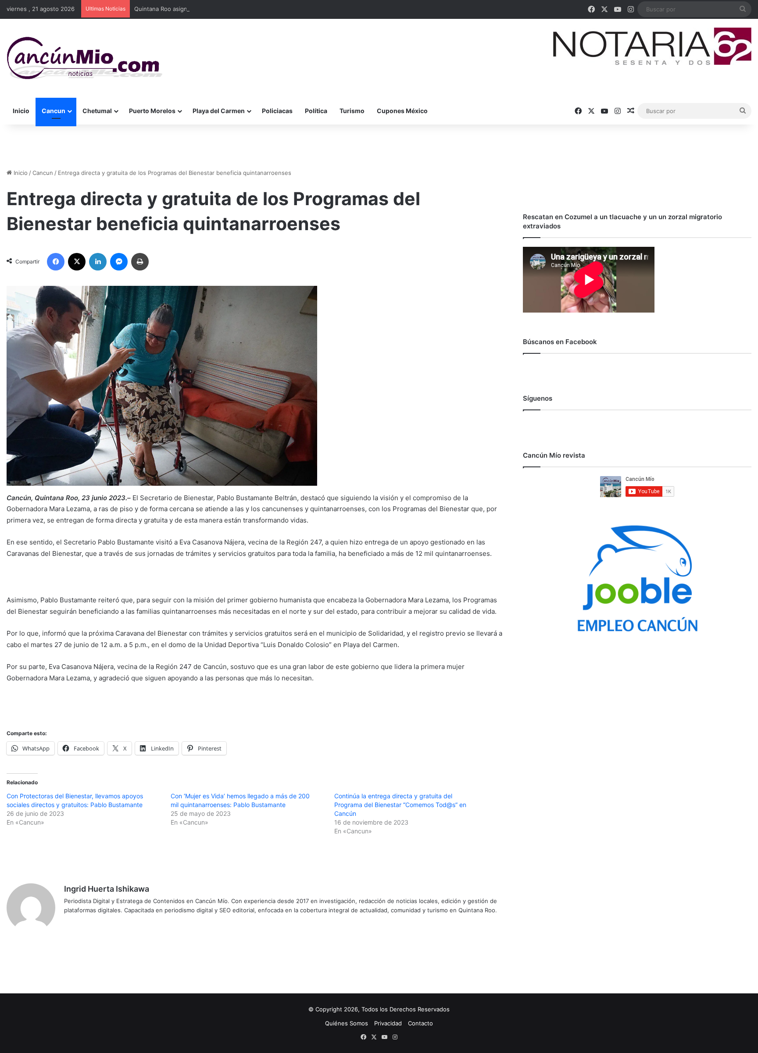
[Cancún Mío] (84, 58)
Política (316, 110)
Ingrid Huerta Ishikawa (106, 888)
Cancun (53, 110)
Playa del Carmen (219, 110)
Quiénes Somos (346, 1023)
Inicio (21, 110)
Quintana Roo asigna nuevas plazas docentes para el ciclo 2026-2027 (229, 8)
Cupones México (402, 110)
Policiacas (277, 110)
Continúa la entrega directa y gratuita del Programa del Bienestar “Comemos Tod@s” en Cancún (400, 804)
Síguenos (537, 398)
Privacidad (388, 1023)
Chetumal (97, 110)
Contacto (420, 1023)
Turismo (352, 110)
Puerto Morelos (152, 110)
